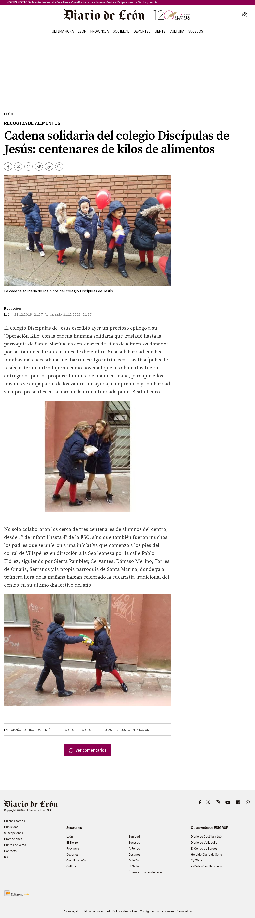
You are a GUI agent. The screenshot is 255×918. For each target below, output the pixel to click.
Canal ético (184, 911)
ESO (60, 730)
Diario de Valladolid (204, 842)
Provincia (99, 31)
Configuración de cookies (157, 911)
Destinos (134, 854)
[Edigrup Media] (16, 893)
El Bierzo (72, 842)
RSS (6, 857)
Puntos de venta (15, 845)
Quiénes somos (14, 821)
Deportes (142, 31)
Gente (160, 31)
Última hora (63, 31)
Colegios (72, 730)
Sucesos (195, 31)
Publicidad (11, 827)
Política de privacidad (95, 911)
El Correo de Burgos (204, 848)
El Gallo (134, 866)
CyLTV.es (197, 860)
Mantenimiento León (46, 2)
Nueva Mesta (105, 2)
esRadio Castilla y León (206, 866)
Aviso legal (71, 911)
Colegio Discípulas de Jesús (104, 730)
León (82, 31)
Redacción (12, 308)
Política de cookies (124, 911)
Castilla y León (76, 860)
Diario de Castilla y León (207, 836)
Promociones (13, 839)
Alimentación (138, 730)
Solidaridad (33, 730)
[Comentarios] (59, 166)
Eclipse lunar (126, 2)
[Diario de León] (127, 15)
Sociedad (121, 31)
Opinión (134, 860)
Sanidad (134, 836)
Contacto (10, 851)
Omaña (16, 730)
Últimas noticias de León (145, 872)
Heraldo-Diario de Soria (206, 854)
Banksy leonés (148, 2)
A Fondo (134, 848)
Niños (49, 730)
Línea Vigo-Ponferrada (78, 2)
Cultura (177, 31)
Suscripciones (13, 833)
